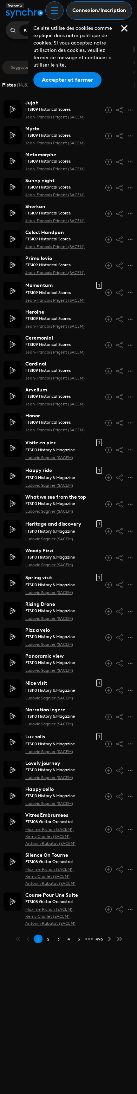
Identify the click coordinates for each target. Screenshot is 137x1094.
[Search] (12, 30)
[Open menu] (54, 10)
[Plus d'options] (130, 110)
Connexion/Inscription (99, 10)
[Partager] (119, 110)
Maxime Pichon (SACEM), (49, 829)
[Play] (12, 109)
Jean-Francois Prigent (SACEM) (55, 117)
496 (99, 939)
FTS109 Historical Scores (48, 109)
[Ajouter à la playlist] (108, 110)
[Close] (124, 28)
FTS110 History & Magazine (50, 449)
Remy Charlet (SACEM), (48, 836)
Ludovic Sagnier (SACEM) (49, 457)
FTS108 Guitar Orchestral (49, 821)
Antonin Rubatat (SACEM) (50, 843)
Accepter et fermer (67, 79)
